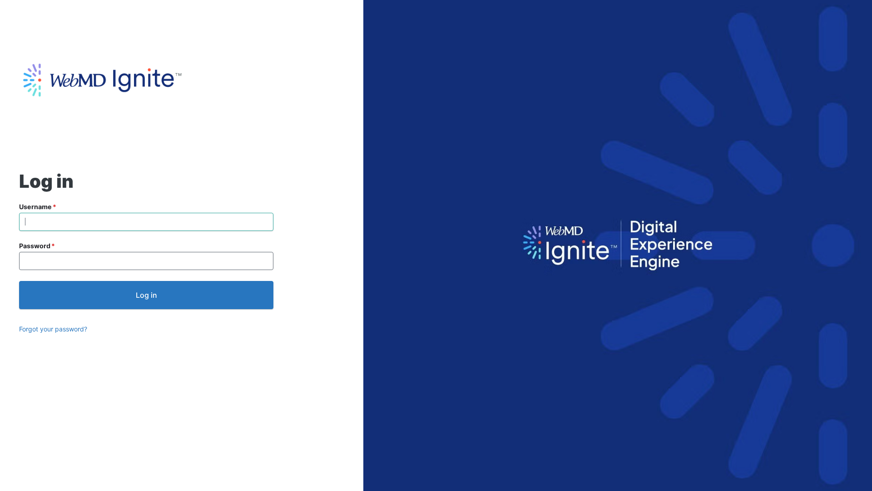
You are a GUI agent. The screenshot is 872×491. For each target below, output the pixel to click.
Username (35, 206)
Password (34, 246)
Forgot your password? (53, 329)
